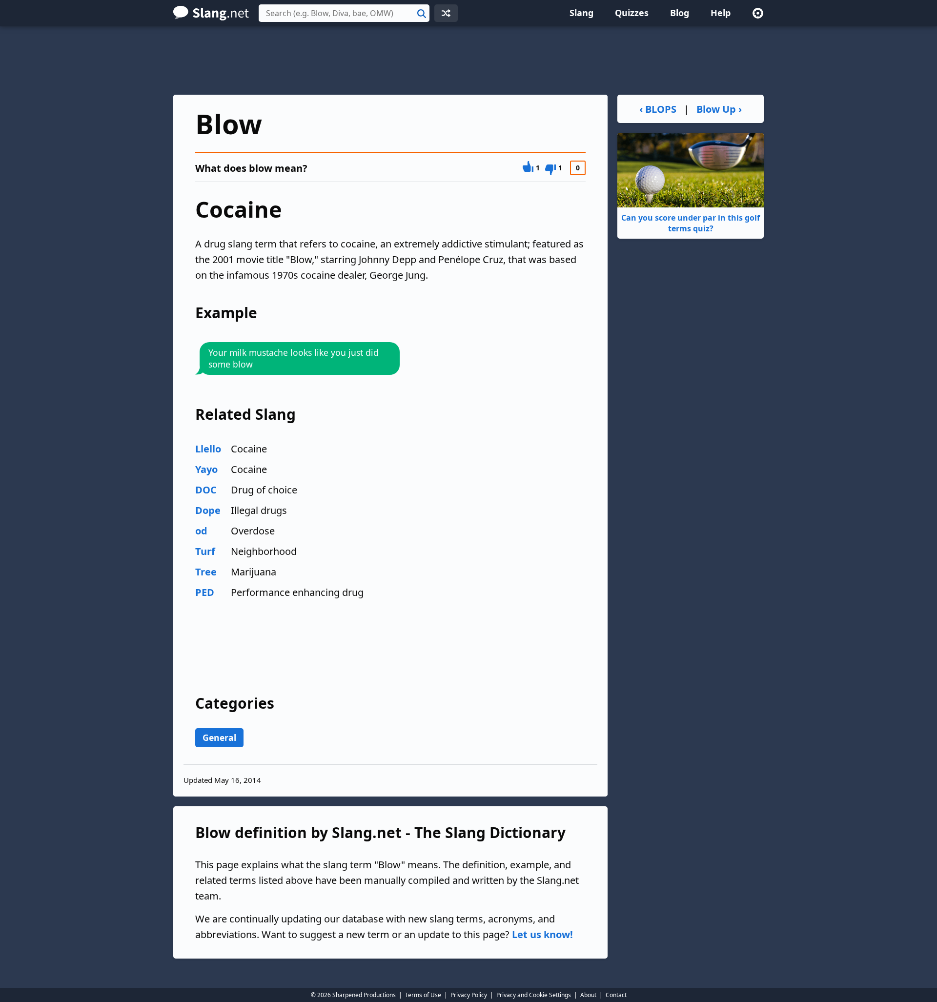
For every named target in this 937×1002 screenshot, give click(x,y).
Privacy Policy (468, 995)
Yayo (206, 469)
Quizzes (632, 13)
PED (204, 592)
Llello (208, 448)
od (201, 530)
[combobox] (344, 13)
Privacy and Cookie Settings (533, 995)
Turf (205, 551)
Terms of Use (423, 995)
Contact (616, 995)
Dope (208, 510)
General (219, 737)
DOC (206, 489)
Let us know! (542, 934)
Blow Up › (719, 109)
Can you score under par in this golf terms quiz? (690, 223)
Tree (206, 571)
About (588, 995)
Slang (581, 13)
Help (721, 13)
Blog (679, 13)
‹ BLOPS (657, 109)
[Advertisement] (468, 60)
